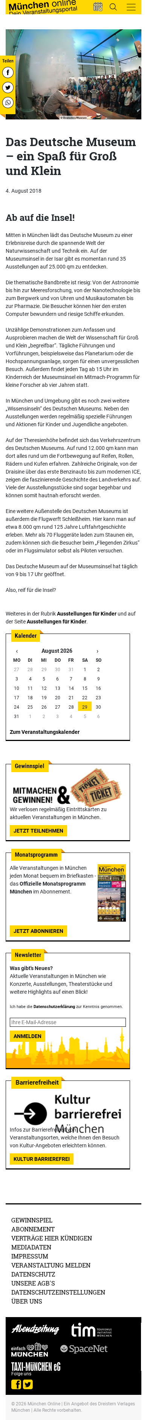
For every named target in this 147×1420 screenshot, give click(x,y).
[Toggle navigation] (131, 7)
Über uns (26, 1301)
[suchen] (113, 6)
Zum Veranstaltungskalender (45, 732)
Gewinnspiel (31, 1220)
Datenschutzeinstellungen (58, 1292)
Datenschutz (33, 1274)
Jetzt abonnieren (38, 931)
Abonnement (33, 1229)
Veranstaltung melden (50, 1265)
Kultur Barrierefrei (42, 1159)
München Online (44, 1403)
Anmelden (27, 1036)
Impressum (29, 1256)
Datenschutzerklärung (54, 1006)
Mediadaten (31, 1247)
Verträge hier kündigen (51, 1238)
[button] (98, 6)
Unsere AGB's (33, 1283)
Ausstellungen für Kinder (86, 614)
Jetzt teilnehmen (38, 831)
